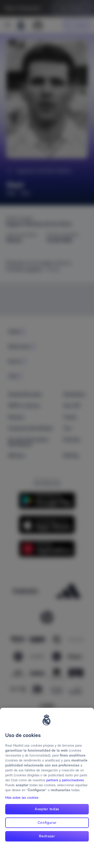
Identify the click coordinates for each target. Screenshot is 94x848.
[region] (47, 778)
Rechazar (47, 836)
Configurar (47, 822)
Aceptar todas (47, 809)
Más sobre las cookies (21, 798)
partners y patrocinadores (65, 780)
